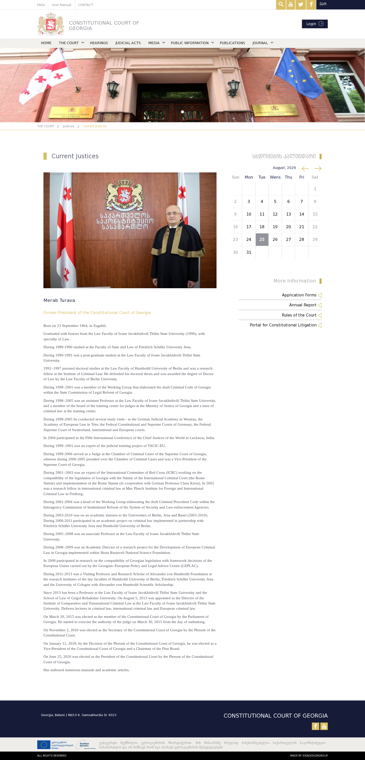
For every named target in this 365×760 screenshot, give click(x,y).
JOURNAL (260, 43)
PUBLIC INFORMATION (190, 43)
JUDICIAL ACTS (128, 43)
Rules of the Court (300, 315)
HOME (46, 43)
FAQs (41, 5)
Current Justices (95, 126)
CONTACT (85, 5)
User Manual (61, 5)
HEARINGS (99, 43)
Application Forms (300, 295)
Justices (68, 126)
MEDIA (154, 43)
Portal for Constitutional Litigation (284, 325)
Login (311, 24)
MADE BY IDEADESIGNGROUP (309, 755)
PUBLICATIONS (232, 43)
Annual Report (303, 305)
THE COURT (69, 43)
